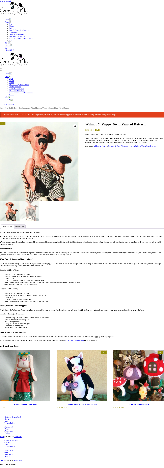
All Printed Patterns (35, 108)
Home (2, 108)
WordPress (18, 437)
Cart (6, 48)
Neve (2, 437)
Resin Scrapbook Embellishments (21, 38)
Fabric (11, 28)
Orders (6, 429)
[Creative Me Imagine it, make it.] (14, 15)
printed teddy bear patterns (74, 340)
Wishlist (7, 433)
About (6, 421)
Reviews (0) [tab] (19, 226)
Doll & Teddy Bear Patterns (19, 30)
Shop (6, 108)
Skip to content (5, 1)
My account (8, 427)
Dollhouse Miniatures (17, 36)
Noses (11, 26)
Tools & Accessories (16, 34)
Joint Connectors (15, 32)
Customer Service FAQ (12, 417)
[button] (75, 126)
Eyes (11, 24)
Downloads (8, 431)
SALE (11, 40)
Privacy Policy (9, 423)
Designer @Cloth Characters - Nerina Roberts (124, 146)
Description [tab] (7, 226)
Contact (7, 419)
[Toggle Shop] (39, 76)
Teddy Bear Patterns (148, 146)
